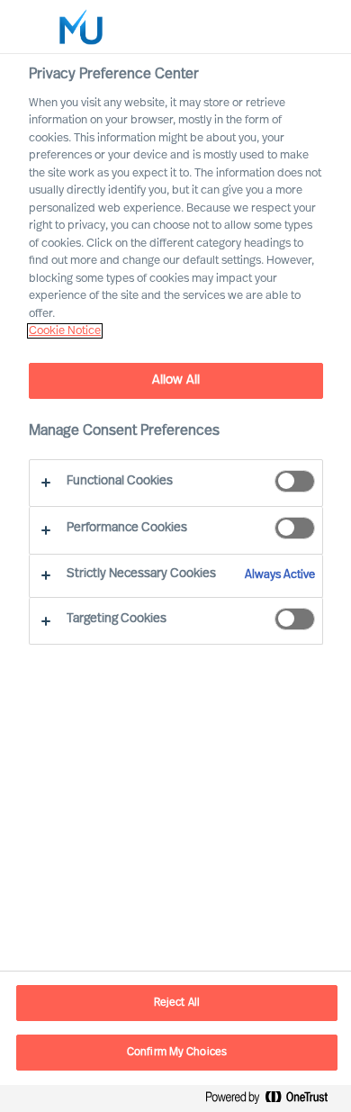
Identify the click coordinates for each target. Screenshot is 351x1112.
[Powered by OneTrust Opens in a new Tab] (273, 1100)
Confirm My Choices (177, 1052)
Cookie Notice (65, 331)
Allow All (176, 380)
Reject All (177, 1003)
